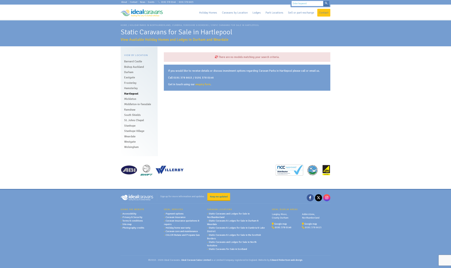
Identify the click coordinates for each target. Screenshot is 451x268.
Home (124, 25)
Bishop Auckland (134, 67)
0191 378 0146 (168, 2)
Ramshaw (129, 109)
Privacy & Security (132, 217)
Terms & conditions (132, 220)
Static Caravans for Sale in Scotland (228, 249)
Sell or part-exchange (301, 12)
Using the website (132, 209)
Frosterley (130, 83)
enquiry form (203, 84)
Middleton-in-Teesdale (137, 104)
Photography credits (133, 227)
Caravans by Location (235, 12)
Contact (133, 2)
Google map (280, 223)
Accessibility (129, 213)
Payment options (175, 213)
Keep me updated (219, 196)
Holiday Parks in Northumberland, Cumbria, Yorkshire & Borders (169, 25)
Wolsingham (131, 147)
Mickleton (130, 99)
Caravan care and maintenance (182, 231)
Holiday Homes (208, 12)
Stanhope (129, 125)
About (124, 2)
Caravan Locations (219, 209)
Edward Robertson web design (286, 259)
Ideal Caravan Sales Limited (196, 259)
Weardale (129, 136)
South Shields (132, 115)
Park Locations (274, 12)
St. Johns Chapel (134, 120)
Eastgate (129, 77)
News (142, 2)
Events (151, 2)
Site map (127, 224)
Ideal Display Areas (285, 209)
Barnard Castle (133, 61)
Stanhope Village (134, 131)
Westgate (130, 142)
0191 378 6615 (186, 2)
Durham (128, 72)
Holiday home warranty (178, 227)
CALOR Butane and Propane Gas (183, 234)
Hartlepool (131, 93)
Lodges (256, 12)
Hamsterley (131, 88)
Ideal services (173, 209)
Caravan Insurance (176, 217)
